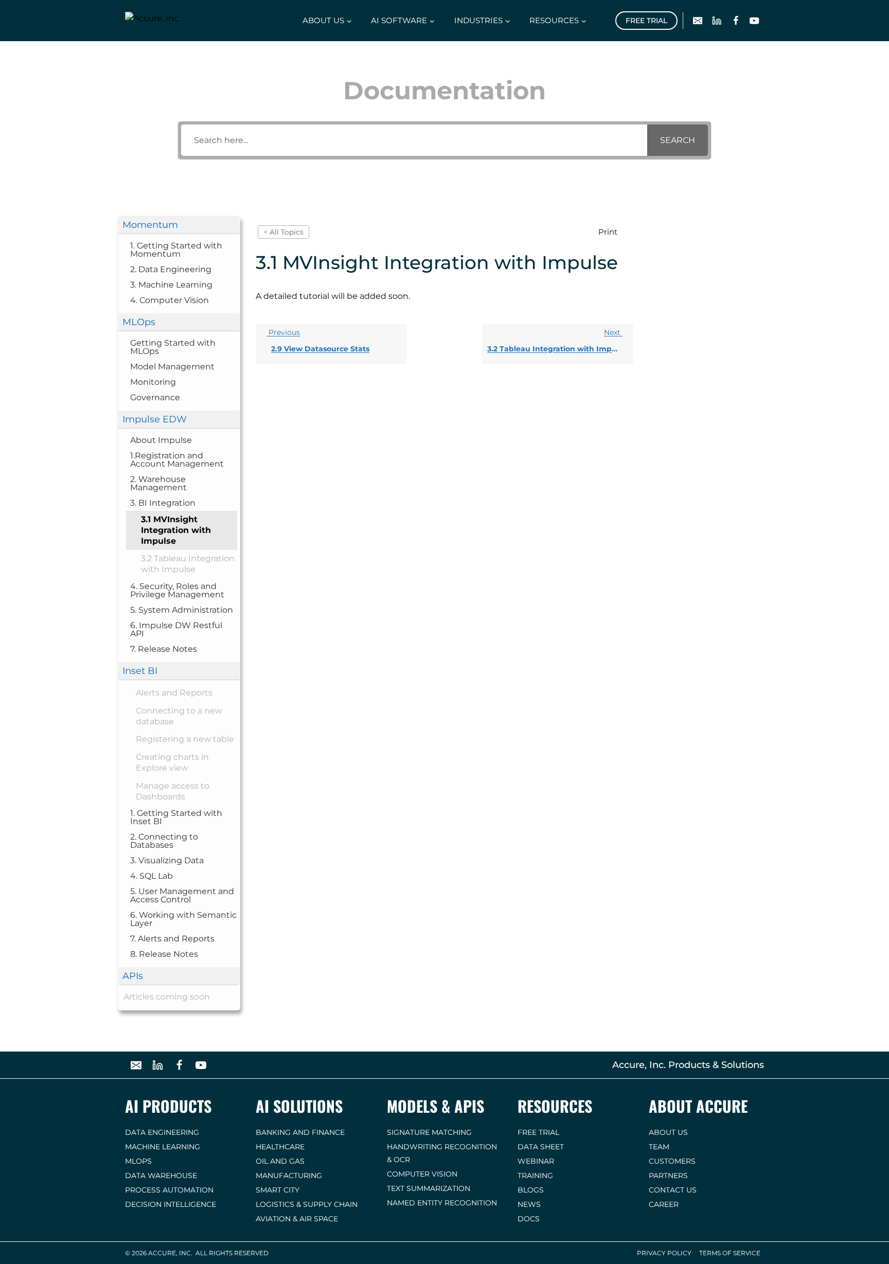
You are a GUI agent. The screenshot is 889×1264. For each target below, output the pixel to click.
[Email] (697, 20)
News (529, 1204)
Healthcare (280, 1146)
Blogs (531, 1190)
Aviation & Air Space (297, 1218)
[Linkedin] (716, 20)
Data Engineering (162, 1132)
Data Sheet (541, 1146)
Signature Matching (429, 1132)
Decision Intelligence (170, 1204)
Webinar (536, 1161)
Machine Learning (162, 1146)
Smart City (277, 1190)
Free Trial (646, 20)
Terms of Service (729, 1253)
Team (659, 1146)
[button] (179, 225)
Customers (672, 1161)
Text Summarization (428, 1188)
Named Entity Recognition (442, 1202)
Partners (668, 1175)
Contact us (673, 1190)
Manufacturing (289, 1175)
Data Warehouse (161, 1175)
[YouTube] (754, 20)
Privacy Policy (664, 1253)
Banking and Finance (300, 1132)
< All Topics (283, 232)
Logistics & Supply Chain (307, 1204)
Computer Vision (422, 1174)
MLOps (138, 1161)
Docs (529, 1218)
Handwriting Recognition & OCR (442, 1153)
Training (535, 1175)
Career (664, 1204)
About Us (668, 1132)
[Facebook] (735, 20)
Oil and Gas (280, 1161)
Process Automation (169, 1190)
